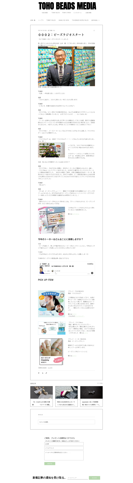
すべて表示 (100, 383)
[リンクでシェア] (46, 373)
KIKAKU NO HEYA (64, 20)
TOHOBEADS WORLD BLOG (80, 20)
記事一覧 (32, 20)
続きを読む (95, 20)
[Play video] (51, 149)
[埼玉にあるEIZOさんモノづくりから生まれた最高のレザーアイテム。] (66, 392)
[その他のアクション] (94, 30)
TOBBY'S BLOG (51, 20)
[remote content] (66, 268)
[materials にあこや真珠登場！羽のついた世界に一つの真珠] (91, 392)
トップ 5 (40, 20)
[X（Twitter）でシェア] (42, 373)
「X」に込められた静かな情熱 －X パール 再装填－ (41, 403)
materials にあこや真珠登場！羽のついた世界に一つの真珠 (91, 403)
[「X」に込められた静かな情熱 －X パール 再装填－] (41, 392)
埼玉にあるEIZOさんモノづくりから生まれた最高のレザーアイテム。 (66, 403)
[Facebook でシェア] (38, 373)
